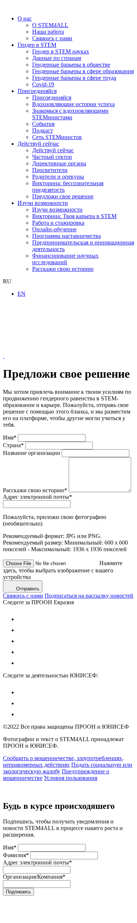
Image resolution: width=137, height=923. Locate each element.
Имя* (9, 437)
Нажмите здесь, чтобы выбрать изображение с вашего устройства (62, 570)
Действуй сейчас (38, 144)
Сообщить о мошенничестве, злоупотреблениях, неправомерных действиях (63, 761)
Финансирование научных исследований (65, 259)
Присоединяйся (37, 91)
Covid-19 (43, 84)
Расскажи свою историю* (35, 490)
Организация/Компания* (34, 877)
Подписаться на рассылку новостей (89, 596)
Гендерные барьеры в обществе (71, 64)
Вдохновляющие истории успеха (73, 104)
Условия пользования (70, 778)
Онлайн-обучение (54, 229)
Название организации (31, 453)
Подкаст (42, 130)
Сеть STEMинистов (57, 137)
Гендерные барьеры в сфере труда (74, 78)
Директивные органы (59, 163)
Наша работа (48, 32)
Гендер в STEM (37, 45)
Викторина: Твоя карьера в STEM (74, 216)
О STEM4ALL (50, 25)
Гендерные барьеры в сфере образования (83, 71)
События (43, 124)
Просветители (50, 170)
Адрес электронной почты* (37, 497)
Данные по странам (56, 58)
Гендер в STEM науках (60, 51)
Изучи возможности (43, 203)
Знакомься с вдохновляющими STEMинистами (70, 114)
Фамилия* (16, 855)
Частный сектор (52, 157)
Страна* (13, 445)
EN (22, 294)
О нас (25, 18)
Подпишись (18, 891)
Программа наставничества (66, 236)
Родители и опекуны (58, 176)
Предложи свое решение (63, 196)
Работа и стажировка (58, 223)
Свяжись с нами (52, 38)
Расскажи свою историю (63, 269)
